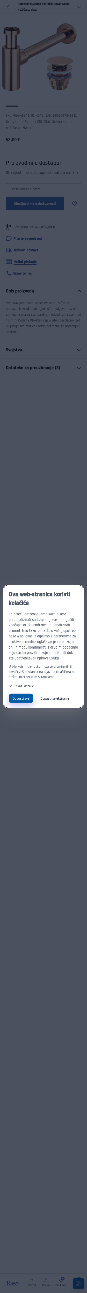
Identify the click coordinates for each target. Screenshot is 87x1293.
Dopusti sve (21, 698)
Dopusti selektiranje (54, 698)
